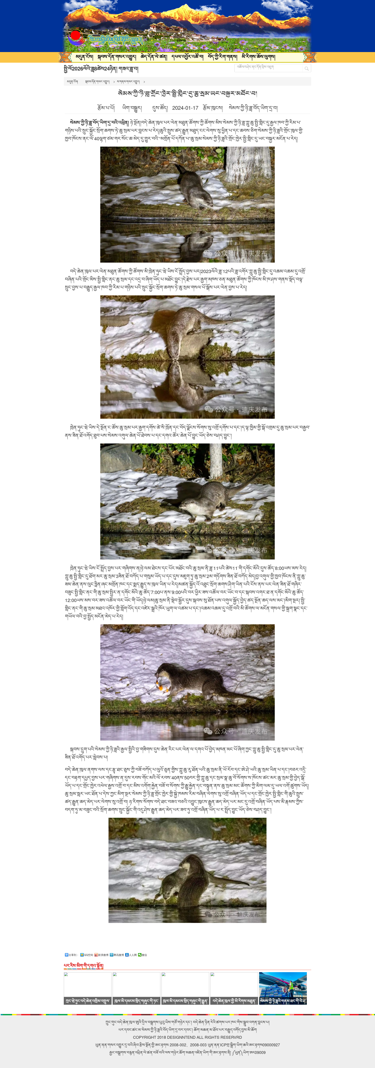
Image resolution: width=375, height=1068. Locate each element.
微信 (144, 955)
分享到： (74, 955)
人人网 (133, 955)
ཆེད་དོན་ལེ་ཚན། (154, 56)
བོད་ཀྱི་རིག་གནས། (222, 56)
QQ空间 (88, 955)
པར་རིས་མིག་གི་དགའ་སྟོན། (83, 965)
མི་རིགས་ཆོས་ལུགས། (258, 56)
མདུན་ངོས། (84, 56)
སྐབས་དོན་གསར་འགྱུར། (117, 56)
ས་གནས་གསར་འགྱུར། (128, 81)
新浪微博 (103, 955)
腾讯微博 (118, 955)
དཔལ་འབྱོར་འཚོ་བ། (188, 56)
